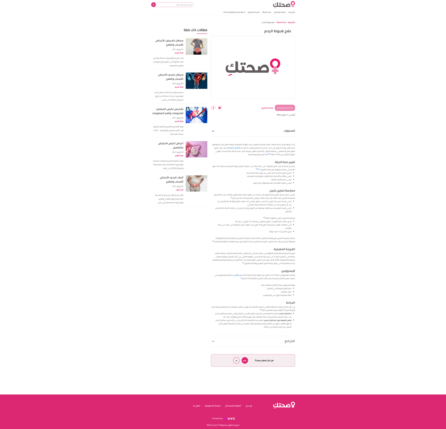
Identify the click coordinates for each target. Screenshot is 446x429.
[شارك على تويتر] (220, 108)
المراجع (290, 341)
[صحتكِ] (284, 4)
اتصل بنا (196, 406)
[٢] (269, 154)
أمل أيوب (179, 189)
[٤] (256, 169)
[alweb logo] (229, 418)
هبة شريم (179, 52)
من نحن (249, 406)
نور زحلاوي (179, 155)
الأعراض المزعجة (233, 148)
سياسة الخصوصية (213, 406)
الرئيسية (291, 12)
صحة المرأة (266, 12)
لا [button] (236, 360)
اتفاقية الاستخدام (233, 406)
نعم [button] (244, 360)
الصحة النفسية (253, 12)
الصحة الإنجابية (280, 12)
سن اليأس (238, 275)
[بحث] (153, 4)
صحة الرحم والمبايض (285, 108)
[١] (270, 154)
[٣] (258, 169)
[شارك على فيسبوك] (213, 108)
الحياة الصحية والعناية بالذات (234, 12)
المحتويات (289, 130)
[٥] (264, 217)
